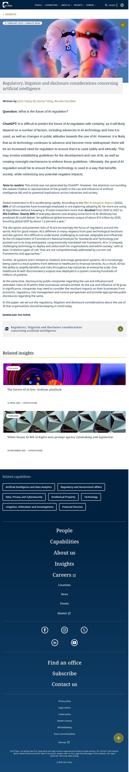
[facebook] (44, 630)
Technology (91, 496)
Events (64, 603)
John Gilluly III (26, 101)
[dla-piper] (13, 4)
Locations (64, 585)
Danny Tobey (45, 101)
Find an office (64, 662)
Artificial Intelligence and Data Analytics (29, 487)
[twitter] (84, 630)
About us (65, 5)
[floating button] (118, 738)
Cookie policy (64, 714)
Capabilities (51, 5)
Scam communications (64, 733)
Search (112, 5)
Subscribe (64, 673)
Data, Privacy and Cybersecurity (24, 496)
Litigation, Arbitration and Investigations (29, 506)
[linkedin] (54, 642)
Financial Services (72, 506)
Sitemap (62, 742)
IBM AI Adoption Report (99, 203)
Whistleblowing (64, 727)
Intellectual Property (63, 496)
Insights (78, 5)
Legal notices (64, 707)
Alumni (62, 613)
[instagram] (64, 630)
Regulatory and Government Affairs (81, 487)
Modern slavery (64, 720)
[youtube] (74, 642)
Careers (90, 5)
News (64, 594)
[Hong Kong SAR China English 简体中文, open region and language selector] (122, 5)
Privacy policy (64, 701)
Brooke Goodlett (65, 101)
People (38, 5)
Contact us (64, 684)
